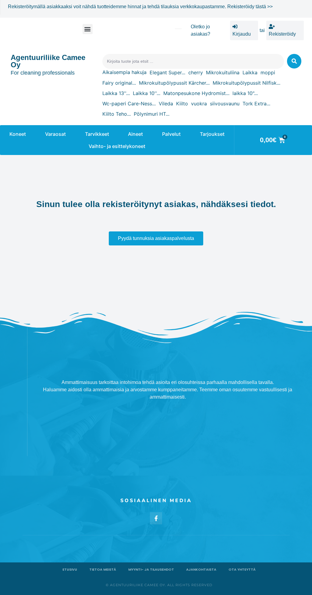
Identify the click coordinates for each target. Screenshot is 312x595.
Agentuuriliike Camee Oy (48, 61)
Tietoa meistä (102, 569)
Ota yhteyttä (242, 569)
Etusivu (69, 569)
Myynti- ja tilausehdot (151, 569)
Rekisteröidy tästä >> (250, 6)
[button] (88, 29)
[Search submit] (294, 61)
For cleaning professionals (43, 73)
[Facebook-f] (156, 518)
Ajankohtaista (201, 569)
